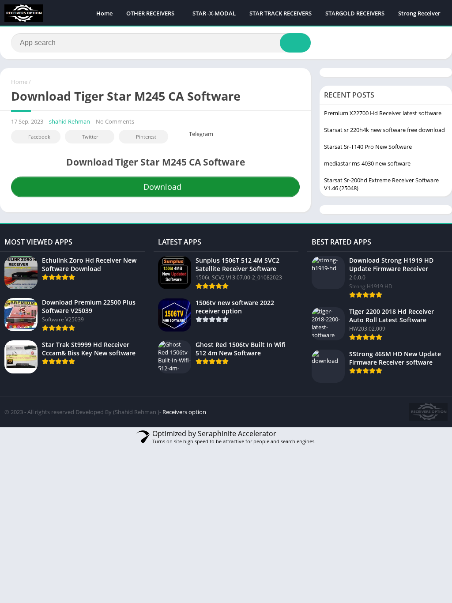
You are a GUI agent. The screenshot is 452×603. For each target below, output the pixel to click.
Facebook (39, 136)
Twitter (90, 136)
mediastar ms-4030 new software (367, 163)
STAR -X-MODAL (214, 13)
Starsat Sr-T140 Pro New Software (368, 147)
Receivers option (184, 412)
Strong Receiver (419, 13)
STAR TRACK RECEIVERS (280, 13)
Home (104, 13)
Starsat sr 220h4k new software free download (384, 130)
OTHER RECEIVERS (150, 13)
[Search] (295, 43)
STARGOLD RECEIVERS (354, 13)
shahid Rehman (69, 121)
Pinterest (146, 136)
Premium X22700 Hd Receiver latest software (382, 113)
